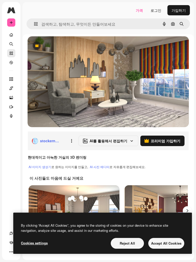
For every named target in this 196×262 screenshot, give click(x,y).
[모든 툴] (11, 79)
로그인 (156, 10)
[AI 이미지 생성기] (11, 97)
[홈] (11, 35)
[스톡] (11, 53)
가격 (139, 10)
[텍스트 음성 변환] (11, 116)
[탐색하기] (11, 62)
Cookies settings (34, 243)
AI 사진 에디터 (99, 167)
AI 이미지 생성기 (40, 167)
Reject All (127, 243)
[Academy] (11, 242)
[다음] (187, 210)
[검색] (11, 44)
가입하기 (179, 10)
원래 (57, 46)
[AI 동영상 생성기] (11, 107)
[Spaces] (11, 88)
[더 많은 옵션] (71, 141)
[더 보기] (11, 252)
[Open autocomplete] (34, 24)
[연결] (11, 233)
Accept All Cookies (166, 243)
